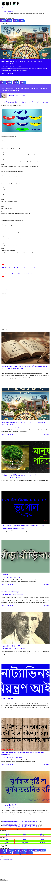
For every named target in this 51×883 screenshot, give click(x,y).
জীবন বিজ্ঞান (7, 835)
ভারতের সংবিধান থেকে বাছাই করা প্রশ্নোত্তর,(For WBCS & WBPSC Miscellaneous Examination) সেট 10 (20, 824)
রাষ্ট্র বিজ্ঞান (7, 834)
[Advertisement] (25, 868)
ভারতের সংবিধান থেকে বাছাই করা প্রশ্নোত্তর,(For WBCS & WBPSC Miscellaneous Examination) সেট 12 (20, 821)
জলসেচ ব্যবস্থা (24, 841)
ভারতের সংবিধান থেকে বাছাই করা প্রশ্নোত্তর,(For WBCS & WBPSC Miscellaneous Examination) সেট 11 (20, 822)
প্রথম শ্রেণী (3, 850)
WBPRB (15, 20)
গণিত (7, 833)
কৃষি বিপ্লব (7, 842)
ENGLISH (42, 835)
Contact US (6, 859)
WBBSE (9, 82)
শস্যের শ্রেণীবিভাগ (42, 841)
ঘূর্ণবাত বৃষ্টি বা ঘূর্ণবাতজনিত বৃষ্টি (8, 805)
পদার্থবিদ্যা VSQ (7, 289)
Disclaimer (11, 859)
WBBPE (3, 82)
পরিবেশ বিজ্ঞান (24, 835)
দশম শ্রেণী (15, 852)
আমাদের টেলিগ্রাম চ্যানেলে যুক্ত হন (9, 11)
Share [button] (2, 73)
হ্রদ (7, 841)
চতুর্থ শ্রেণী (23, 850)
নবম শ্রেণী (9, 852)
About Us (2, 859)
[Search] (46, 2)
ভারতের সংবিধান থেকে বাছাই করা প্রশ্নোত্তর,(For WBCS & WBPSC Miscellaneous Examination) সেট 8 (19, 826)
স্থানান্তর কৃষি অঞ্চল (25, 842)
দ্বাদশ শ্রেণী (29, 852)
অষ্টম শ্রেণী (3, 852)
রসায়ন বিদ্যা (42, 834)
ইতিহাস (24, 833)
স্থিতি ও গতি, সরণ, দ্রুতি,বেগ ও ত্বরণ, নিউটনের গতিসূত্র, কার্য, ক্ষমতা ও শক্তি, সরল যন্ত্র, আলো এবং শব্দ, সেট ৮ (19, 273)
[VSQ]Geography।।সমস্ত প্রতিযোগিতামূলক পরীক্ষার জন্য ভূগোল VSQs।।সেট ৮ (22, 526)
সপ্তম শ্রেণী (42, 850)
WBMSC (23, 82)
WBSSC (3, 20)
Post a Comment (9, 73)
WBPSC (9, 20)
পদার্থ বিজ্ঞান (24, 834)
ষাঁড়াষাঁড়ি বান (4, 574)
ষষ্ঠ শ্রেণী (36, 850)
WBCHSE (16, 82)
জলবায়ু (7, 839)
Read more (47, 381)
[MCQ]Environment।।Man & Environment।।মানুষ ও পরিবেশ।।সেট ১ (20, 475)
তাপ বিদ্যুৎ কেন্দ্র (7, 843)
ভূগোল (42, 833)
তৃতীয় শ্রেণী (17, 850)
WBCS (22, 20)
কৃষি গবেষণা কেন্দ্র (42, 842)
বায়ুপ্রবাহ (24, 839)
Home (3, 8)
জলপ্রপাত (42, 839)
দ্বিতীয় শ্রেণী (10, 850)
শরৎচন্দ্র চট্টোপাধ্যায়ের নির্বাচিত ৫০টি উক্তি (11, 646)
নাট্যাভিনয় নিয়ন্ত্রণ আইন (7, 698)
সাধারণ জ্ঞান (42, 843)
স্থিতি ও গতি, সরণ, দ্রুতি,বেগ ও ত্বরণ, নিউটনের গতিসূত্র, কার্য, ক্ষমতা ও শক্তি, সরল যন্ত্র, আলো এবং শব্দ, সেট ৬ (19, 267)
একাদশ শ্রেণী (22, 852)
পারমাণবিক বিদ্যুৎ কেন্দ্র (24, 843)
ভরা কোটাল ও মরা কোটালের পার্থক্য (9, 592)
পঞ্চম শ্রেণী (30, 850)
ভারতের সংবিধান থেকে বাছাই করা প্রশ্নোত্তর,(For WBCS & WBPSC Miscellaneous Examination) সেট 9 (19, 825)
